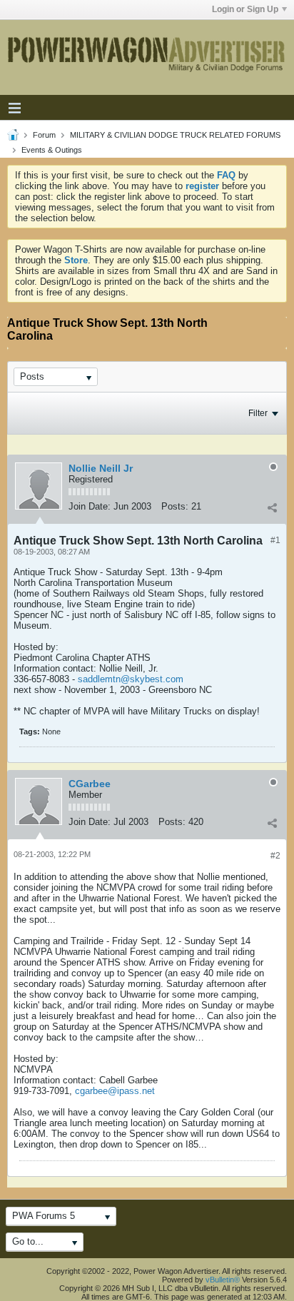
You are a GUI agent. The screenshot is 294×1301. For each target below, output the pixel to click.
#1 (275, 540)
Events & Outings (51, 150)
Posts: (174, 506)
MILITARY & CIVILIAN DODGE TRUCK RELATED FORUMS (175, 135)
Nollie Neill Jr (101, 468)
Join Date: (90, 506)
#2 (275, 856)
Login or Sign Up (245, 9)
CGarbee (90, 783)
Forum (44, 135)
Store (76, 260)
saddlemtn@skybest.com (130, 679)
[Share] (272, 508)
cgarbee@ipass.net (115, 1090)
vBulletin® (223, 1279)
